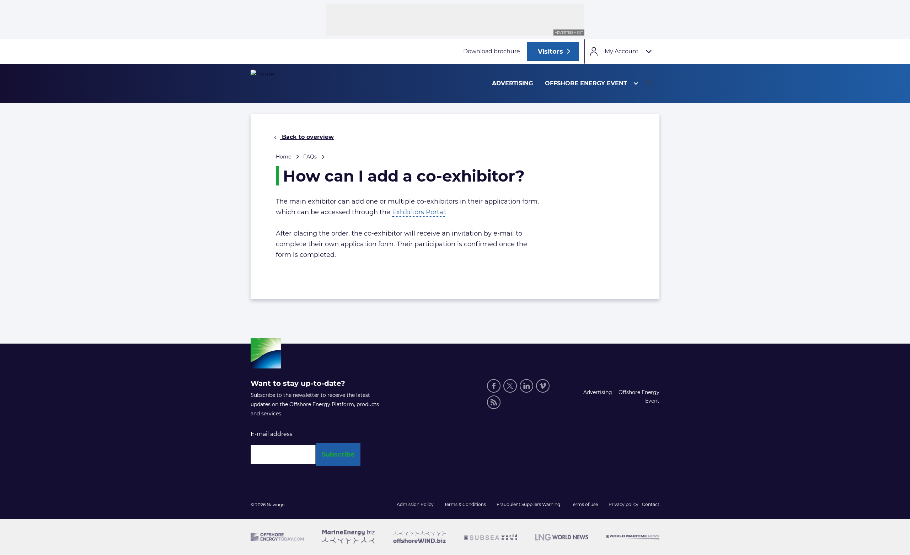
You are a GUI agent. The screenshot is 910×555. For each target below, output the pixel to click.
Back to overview (307, 137)
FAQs (310, 156)
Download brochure (491, 51)
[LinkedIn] (526, 386)
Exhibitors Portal (418, 212)
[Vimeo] (543, 386)
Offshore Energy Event (586, 83)
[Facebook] (493, 386)
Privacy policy (623, 504)
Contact (650, 504)
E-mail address (272, 434)
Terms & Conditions (465, 504)
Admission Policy (415, 504)
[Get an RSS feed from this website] (493, 402)
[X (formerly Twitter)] (510, 386)
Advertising (512, 83)
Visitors (550, 51)
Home (283, 156)
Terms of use (584, 504)
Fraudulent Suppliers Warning (528, 504)
